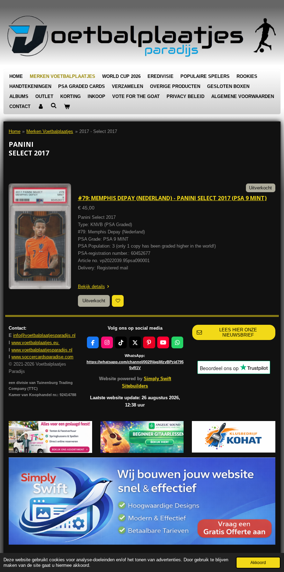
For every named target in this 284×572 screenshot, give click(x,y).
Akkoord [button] (258, 562)
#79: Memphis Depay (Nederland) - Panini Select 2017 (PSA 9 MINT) (172, 198)
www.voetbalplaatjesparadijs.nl (41, 349)
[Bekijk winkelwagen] (66, 107)
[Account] (40, 107)
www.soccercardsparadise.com (42, 356)
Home (14, 131)
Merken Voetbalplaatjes (49, 131)
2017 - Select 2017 (98, 131)
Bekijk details (91, 286)
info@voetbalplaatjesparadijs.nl (44, 335)
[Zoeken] (53, 106)
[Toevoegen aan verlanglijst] (118, 301)
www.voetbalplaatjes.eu (35, 342)
